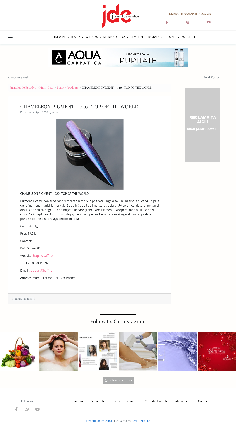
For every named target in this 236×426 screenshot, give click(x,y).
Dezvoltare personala (145, 37)
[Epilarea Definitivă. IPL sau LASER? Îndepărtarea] (138, 351)
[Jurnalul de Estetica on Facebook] (167, 22)
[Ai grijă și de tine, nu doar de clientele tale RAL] (58, 351)
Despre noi (75, 401)
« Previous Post (18, 77)
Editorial (60, 37)
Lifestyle (170, 37)
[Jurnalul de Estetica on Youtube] (209, 22)
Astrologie (189, 37)
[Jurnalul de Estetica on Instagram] (188, 22)
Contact (203, 401)
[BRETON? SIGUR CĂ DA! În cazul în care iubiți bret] (98, 351)
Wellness (92, 37)
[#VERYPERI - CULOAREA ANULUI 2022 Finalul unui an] (177, 351)
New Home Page (47, 37)
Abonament (183, 401)
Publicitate (97, 401)
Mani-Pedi (46, 87)
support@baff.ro (41, 270)
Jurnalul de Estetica (23, 87)
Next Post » (211, 77)
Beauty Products (67, 87)
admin (56, 112)
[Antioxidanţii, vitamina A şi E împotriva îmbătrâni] (19, 351)
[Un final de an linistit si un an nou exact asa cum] (217, 351)
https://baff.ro (43, 256)
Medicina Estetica (114, 37)
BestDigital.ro (141, 421)
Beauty (75, 37)
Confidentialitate (156, 401)
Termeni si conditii (125, 401)
